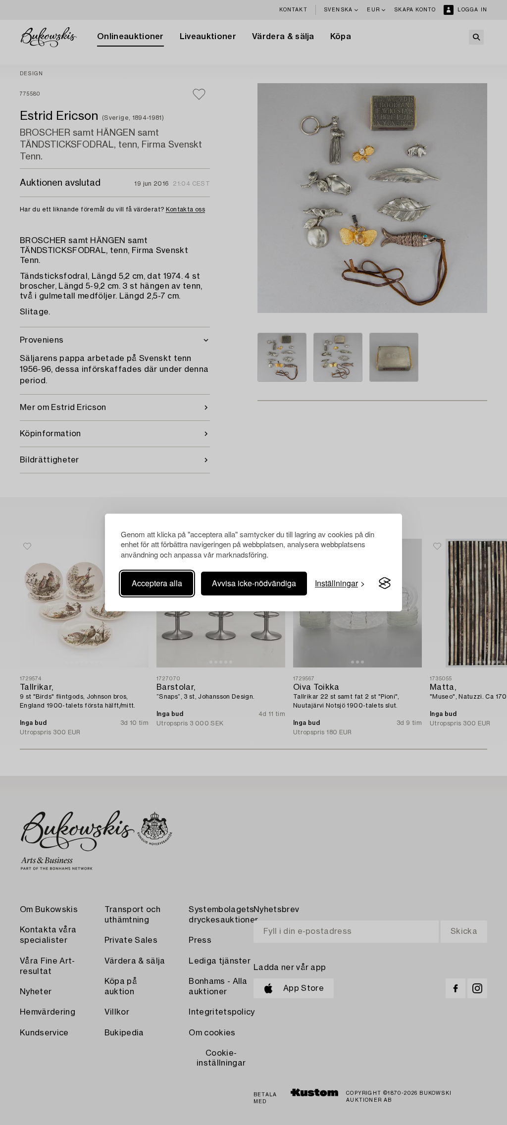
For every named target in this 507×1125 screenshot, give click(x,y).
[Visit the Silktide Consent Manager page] (385, 583)
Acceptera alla (157, 583)
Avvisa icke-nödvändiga (254, 583)
